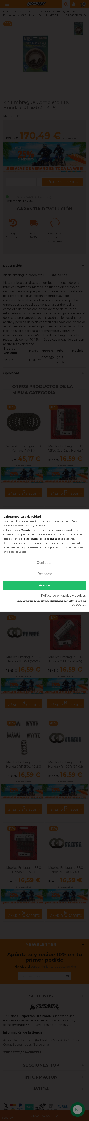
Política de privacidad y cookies (63, 595)
